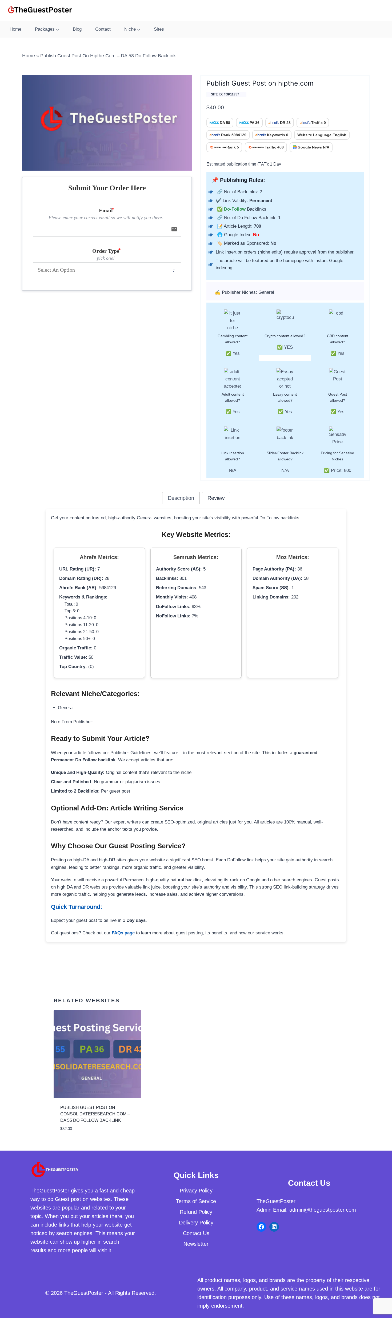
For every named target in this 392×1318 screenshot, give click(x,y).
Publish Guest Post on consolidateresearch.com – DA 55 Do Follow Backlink (95, 1114)
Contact (103, 29)
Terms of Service (196, 1201)
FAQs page (123, 932)
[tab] (181, 498)
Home (15, 29)
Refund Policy (196, 1212)
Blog (77, 29)
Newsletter (196, 1244)
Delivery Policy (196, 1222)
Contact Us (196, 1233)
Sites (159, 29)
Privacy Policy (196, 1191)
